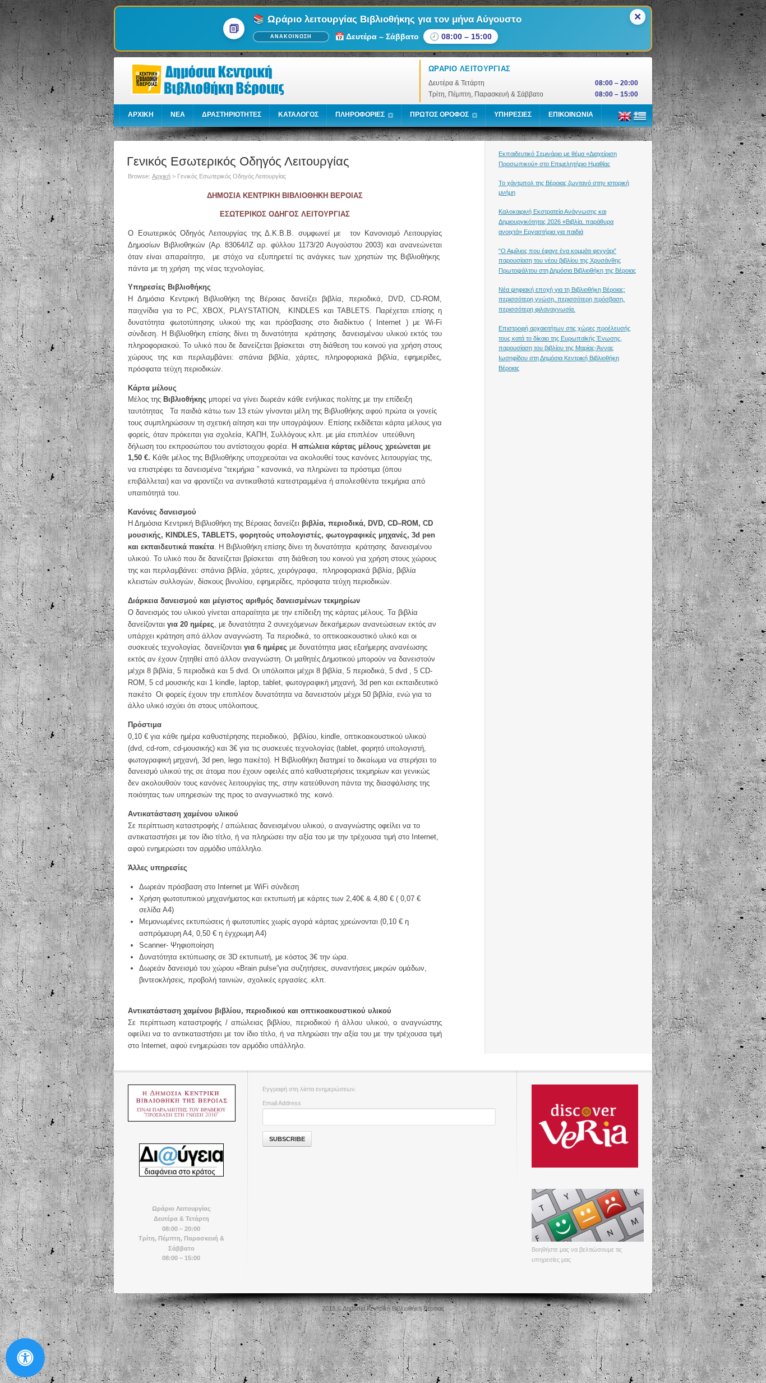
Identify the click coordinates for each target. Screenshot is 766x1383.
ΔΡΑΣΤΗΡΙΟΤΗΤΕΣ (231, 114)
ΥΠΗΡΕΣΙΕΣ (513, 114)
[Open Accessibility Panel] (25, 1357)
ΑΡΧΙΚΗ (141, 114)
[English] (624, 121)
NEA (177, 114)
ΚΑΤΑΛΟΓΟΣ (298, 114)
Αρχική (161, 176)
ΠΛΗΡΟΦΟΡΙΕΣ (360, 114)
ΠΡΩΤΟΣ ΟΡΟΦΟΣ (439, 114)
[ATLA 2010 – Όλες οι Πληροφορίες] (181, 1103)
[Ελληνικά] (640, 121)
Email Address (281, 1103)
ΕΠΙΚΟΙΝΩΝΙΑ (570, 114)
